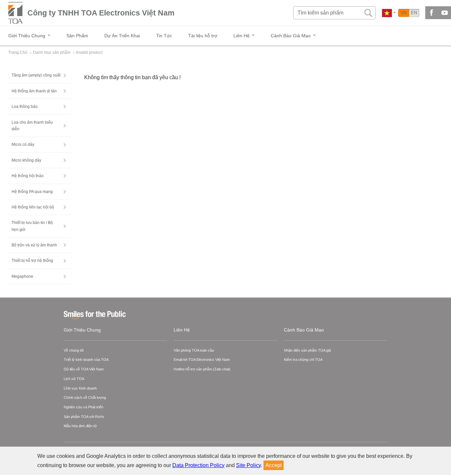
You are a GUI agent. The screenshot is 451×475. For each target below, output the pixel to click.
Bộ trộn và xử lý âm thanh (34, 245)
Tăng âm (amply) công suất (36, 75)
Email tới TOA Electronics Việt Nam (202, 360)
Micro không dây (26, 160)
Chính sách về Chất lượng (85, 397)
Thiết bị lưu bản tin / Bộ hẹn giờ (32, 226)
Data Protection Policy (198, 465)
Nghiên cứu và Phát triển (83, 407)
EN (414, 12)
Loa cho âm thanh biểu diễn (32, 125)
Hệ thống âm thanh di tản (34, 91)
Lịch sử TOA (74, 379)
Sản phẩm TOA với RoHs (84, 417)
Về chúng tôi (74, 350)
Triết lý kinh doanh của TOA (86, 360)
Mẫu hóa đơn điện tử (80, 426)
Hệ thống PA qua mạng (32, 191)
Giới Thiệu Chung (82, 329)
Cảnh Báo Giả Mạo (304, 329)
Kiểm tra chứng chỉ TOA (303, 360)
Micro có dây (23, 144)
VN (403, 12)
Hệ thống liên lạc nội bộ (33, 207)
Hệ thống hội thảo (28, 176)
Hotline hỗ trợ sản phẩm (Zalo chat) (202, 369)
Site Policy (248, 465)
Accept (273, 465)
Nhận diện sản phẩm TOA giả (307, 350)
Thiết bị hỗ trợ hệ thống (32, 260)
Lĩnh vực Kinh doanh (80, 388)
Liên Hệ (182, 329)
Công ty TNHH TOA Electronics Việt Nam (100, 13)
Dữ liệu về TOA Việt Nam (84, 369)
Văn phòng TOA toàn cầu (194, 350)
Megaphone (22, 276)
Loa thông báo (25, 106)
